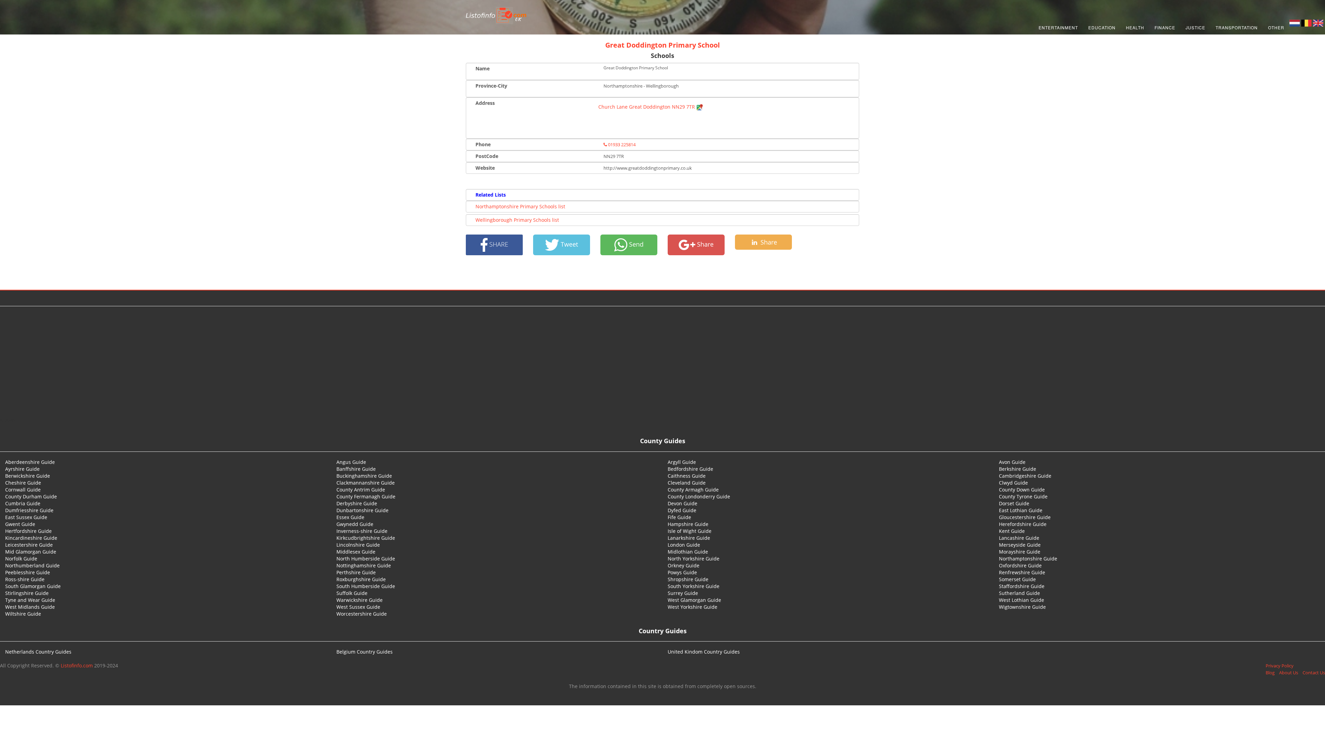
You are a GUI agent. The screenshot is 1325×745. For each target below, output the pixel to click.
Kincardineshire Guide (31, 538)
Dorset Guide (1014, 503)
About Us (1288, 672)
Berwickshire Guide (27, 476)
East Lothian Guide (1020, 510)
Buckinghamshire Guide (364, 476)
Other (1276, 27)
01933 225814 (621, 144)
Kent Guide (1012, 531)
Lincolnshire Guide (358, 545)
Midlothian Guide (688, 551)
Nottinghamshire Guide (363, 565)
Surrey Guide (683, 593)
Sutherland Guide (1019, 593)
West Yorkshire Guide (692, 607)
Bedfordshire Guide (690, 469)
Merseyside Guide (1020, 545)
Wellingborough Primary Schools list (517, 220)
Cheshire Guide (23, 482)
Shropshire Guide (688, 579)
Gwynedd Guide (354, 524)
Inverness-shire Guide (361, 531)
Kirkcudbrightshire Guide (365, 538)
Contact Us (1314, 672)
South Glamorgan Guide (33, 586)
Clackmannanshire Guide (365, 482)
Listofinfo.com (77, 665)
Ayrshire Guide (22, 469)
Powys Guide (682, 572)
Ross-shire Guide (25, 579)
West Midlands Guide (30, 607)
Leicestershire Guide (29, 545)
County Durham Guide (31, 496)
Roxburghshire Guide (361, 579)
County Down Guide (1022, 489)
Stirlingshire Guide (27, 593)
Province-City (491, 85)
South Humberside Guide (365, 586)
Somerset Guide (1017, 579)
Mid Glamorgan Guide (30, 551)
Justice (1195, 27)
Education (1102, 27)
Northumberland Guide (32, 565)
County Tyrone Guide (1023, 496)
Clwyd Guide (1013, 482)
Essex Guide (350, 517)
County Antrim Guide (360, 489)
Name (482, 68)
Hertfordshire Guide (28, 531)
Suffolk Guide (351, 593)
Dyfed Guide (682, 510)
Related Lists (490, 194)
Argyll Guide (682, 462)
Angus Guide (351, 462)
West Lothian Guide (1021, 600)
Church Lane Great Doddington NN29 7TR (647, 106)
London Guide (684, 545)
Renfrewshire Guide (1022, 572)
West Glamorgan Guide (694, 600)
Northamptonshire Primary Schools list (520, 206)
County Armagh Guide (693, 489)
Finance (1165, 27)
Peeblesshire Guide (27, 572)
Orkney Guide (683, 565)
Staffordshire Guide (1021, 586)
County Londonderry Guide (699, 496)
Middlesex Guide (355, 551)
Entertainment (1058, 27)
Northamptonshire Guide (1028, 558)
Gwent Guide (20, 524)
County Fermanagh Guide (365, 496)
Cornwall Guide (23, 489)
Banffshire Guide (356, 469)
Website (485, 168)
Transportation (1237, 27)
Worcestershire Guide (361, 613)
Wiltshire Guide (23, 613)
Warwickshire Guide (359, 600)
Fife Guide (679, 517)
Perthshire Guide (356, 572)
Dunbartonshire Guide (362, 510)
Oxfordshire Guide (1020, 565)
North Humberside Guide (365, 558)
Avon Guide (1012, 462)
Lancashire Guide (1019, 538)
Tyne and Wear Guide (30, 600)
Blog (1270, 672)
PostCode (486, 156)
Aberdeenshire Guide (30, 462)
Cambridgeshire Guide (1025, 476)
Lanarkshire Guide (689, 538)
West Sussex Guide (358, 607)
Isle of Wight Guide (689, 531)
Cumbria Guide (22, 503)
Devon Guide (682, 503)
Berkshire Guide (1017, 469)
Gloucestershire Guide (1025, 517)
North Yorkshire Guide (693, 558)
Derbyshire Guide (356, 503)
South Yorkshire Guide (693, 586)
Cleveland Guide (687, 482)
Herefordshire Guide (1023, 524)
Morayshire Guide (1019, 551)
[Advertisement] (662, 361)
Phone (483, 144)
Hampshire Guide (688, 524)
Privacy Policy (1280, 666)
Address (485, 103)
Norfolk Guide (21, 558)
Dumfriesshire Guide (29, 510)
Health (1135, 27)
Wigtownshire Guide (1022, 607)
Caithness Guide (687, 476)
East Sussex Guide (26, 517)
